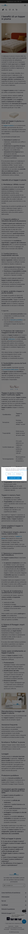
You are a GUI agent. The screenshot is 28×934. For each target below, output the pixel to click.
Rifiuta (9, 474)
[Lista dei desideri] (9, 9)
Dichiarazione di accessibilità (17, 929)
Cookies (16, 926)
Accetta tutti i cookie (14, 478)
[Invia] (23, 885)
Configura (18, 474)
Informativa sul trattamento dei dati (13, 927)
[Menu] (25, 5)
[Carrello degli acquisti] (16, 9)
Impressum (11, 926)
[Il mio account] (13, 9)
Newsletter (6, 929)
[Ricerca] (6, 9)
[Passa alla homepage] (4, 5)
